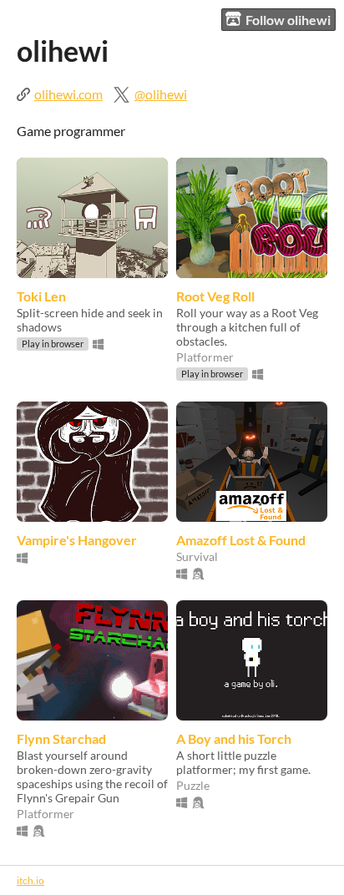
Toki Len (41, 296)
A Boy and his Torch (233, 738)
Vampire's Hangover (77, 540)
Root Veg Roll (215, 296)
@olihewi (160, 94)
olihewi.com (68, 94)
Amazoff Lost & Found (241, 540)
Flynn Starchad (61, 738)
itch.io (30, 880)
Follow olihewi (288, 20)
